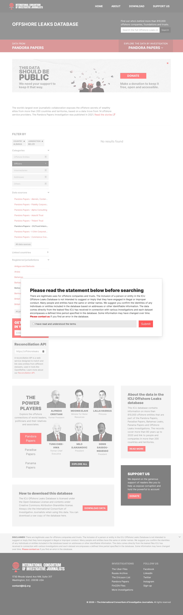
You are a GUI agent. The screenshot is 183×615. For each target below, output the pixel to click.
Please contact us (40, 316)
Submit (146, 324)
